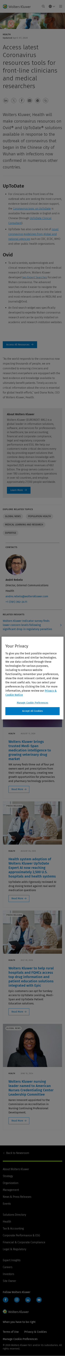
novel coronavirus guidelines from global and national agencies (33, 234)
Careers (7, 1267)
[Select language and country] (52, 6)
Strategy (8, 1176)
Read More (17, 789)
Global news (13, 516)
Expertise (10, 532)
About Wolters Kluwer (16, 1169)
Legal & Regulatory (14, 1249)
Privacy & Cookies (35, 1331)
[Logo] (18, 6)
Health (7, 1221)
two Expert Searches (34, 277)
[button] (5, 100)
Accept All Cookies (32, 711)
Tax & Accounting (13, 1228)
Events (7, 1203)
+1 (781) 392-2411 (16, 602)
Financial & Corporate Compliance (24, 1242)
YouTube (39, 1300)
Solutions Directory (14, 1214)
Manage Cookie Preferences (32, 702)
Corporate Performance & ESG (21, 1235)
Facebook (5, 1300)
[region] (32, 678)
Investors (8, 1274)
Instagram (17, 1300)
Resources (20, 344)
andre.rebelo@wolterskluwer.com (27, 596)
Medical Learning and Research (24, 524)
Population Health (39, 516)
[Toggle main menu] (59, 6)
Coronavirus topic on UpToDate (32, 208)
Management (11, 1190)
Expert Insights (11, 1260)
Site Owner (9, 1281)
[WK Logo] (16, 1311)
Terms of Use (11, 1331)
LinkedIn (28, 1300)
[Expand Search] (43, 6)
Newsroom (17, 1153)
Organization (10, 1183)
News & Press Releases (17, 1196)
